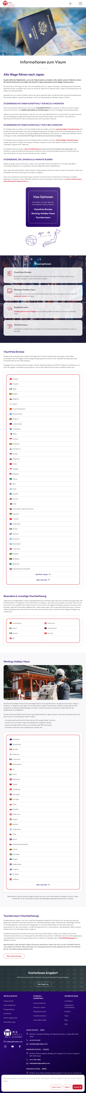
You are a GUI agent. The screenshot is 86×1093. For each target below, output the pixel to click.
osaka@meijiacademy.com (38, 1044)
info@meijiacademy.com (14, 1041)
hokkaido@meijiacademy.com (39, 1063)
